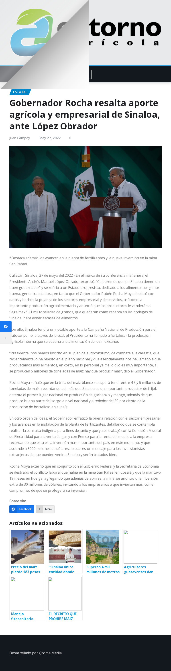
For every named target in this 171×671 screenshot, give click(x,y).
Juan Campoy (19, 138)
